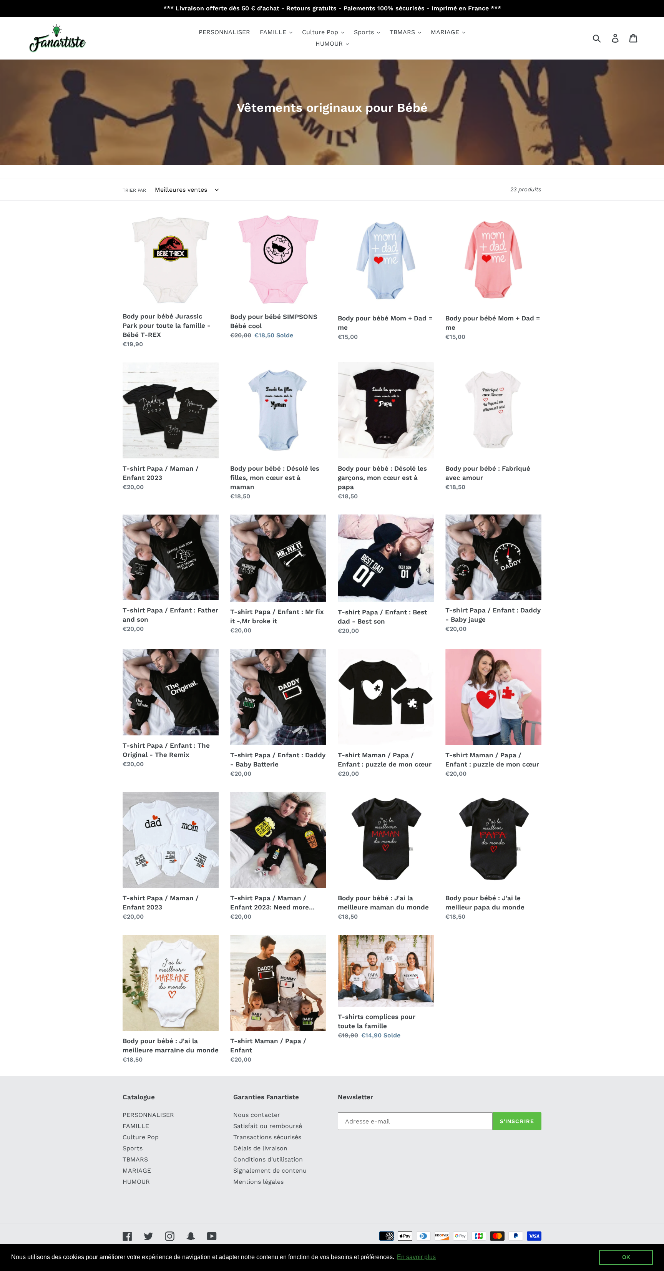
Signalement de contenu (270, 1170)
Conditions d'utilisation (268, 1159)
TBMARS (135, 1159)
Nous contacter (256, 1114)
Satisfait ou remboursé (267, 1126)
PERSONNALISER (148, 1114)
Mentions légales (258, 1181)
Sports (133, 1148)
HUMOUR (136, 1181)
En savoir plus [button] (416, 1257)
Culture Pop (141, 1137)
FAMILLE (136, 1126)
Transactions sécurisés (267, 1137)
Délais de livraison (260, 1148)
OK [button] (626, 1257)
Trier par (134, 190)
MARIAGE (137, 1170)
